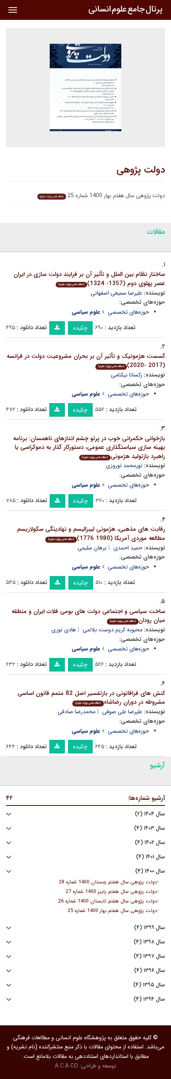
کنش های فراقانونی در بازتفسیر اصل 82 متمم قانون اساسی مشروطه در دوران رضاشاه (91, 698)
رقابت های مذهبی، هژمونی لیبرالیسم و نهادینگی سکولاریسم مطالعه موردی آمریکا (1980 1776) (91, 533)
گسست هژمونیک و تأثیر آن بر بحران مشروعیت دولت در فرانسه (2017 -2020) (86, 360)
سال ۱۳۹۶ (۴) (149, 970)
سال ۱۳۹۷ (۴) (149, 956)
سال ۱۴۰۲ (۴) (150, 842)
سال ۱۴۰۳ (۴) (149, 828)
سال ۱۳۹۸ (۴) (149, 942)
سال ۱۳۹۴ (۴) (149, 999)
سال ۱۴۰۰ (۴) (150, 871)
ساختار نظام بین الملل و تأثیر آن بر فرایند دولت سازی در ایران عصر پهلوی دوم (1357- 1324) (89, 279)
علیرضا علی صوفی (122, 711)
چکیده (80, 328)
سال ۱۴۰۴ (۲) (150, 814)
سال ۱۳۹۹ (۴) (149, 928)
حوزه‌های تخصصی (128, 312)
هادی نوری (63, 629)
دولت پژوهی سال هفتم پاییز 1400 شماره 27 (111, 892)
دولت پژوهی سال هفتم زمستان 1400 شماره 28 (108, 882)
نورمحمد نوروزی (124, 465)
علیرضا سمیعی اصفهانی (116, 293)
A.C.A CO (66, 1066)
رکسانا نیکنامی (126, 375)
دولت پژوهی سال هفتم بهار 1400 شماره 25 (112, 911)
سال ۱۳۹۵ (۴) (149, 985)
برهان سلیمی (92, 547)
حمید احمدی (127, 547)
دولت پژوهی (141, 170)
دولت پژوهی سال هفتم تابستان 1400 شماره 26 (107, 901)
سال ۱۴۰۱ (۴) (150, 857)
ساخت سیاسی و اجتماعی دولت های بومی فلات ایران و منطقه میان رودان (88, 616)
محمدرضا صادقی (76, 711)
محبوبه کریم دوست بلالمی (112, 629)
